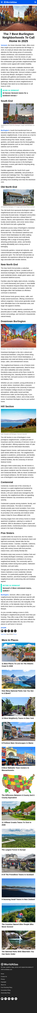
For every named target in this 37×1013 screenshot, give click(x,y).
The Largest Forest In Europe (14, 850)
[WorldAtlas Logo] (11, 2)
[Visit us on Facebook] (5, 998)
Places (15, 634)
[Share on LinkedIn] (15, 631)
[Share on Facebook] (5, 631)
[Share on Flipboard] (2, 631)
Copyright (3, 982)
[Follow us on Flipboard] (2, 998)
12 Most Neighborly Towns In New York (18, 718)
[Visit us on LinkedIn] (16, 998)
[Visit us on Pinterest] (12, 998)
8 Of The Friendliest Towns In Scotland (18, 875)
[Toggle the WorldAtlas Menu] (2, 2)
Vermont (4, 45)
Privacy (3, 979)
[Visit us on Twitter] (9, 998)
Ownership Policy (5, 993)
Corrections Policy (6, 990)
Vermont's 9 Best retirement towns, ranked (17, 589)
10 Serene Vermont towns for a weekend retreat (15, 94)
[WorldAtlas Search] (35, 2)
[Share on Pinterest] (12, 631)
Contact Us (4, 976)
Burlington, (5, 595)
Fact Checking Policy (6, 987)
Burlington (5, 130)
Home (2, 973)
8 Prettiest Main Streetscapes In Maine (17, 743)
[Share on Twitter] (8, 631)
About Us (3, 984)
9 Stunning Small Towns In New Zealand (18, 899)
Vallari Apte (3, 634)
